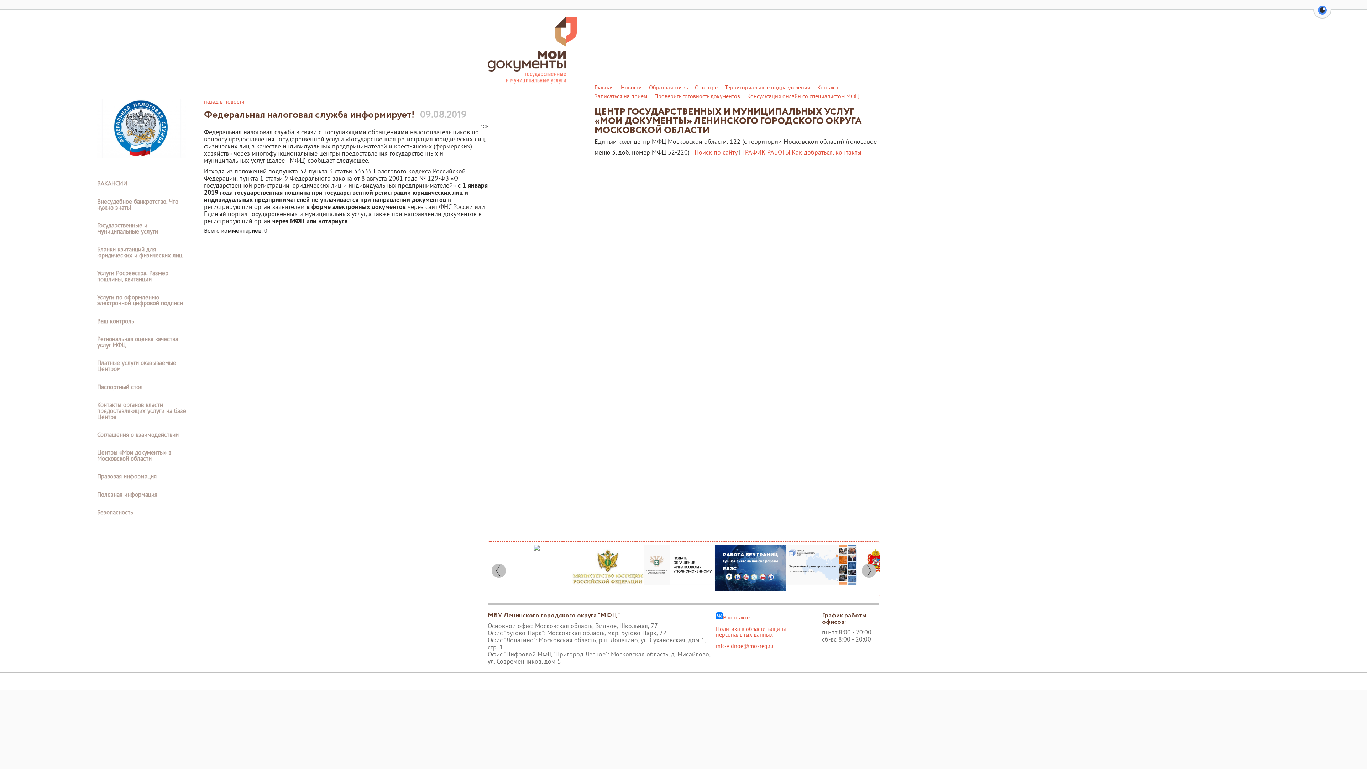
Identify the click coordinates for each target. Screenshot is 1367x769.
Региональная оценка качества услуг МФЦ (137, 342)
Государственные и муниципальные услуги (127, 228)
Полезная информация (127, 494)
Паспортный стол (120, 387)
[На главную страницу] (532, 81)
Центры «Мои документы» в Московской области (134, 455)
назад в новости (224, 101)
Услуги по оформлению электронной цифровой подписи (140, 300)
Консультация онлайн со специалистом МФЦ (803, 96)
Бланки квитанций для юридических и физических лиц (139, 252)
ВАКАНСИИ (112, 183)
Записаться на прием (621, 96)
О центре (706, 87)
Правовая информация (127, 476)
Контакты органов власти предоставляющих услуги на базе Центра (141, 411)
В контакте (736, 617)
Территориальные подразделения (767, 87)
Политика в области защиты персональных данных (751, 631)
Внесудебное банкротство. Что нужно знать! (137, 204)
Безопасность (115, 512)
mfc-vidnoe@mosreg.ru (745, 646)
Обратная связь (668, 87)
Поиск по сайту (716, 152)
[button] (1322, 14)
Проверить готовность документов (697, 96)
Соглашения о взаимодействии (138, 435)
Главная (604, 87)
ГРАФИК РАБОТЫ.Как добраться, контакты (801, 152)
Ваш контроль (115, 321)
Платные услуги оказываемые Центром (136, 366)
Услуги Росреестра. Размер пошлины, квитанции (132, 276)
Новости (631, 87)
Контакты (829, 87)
